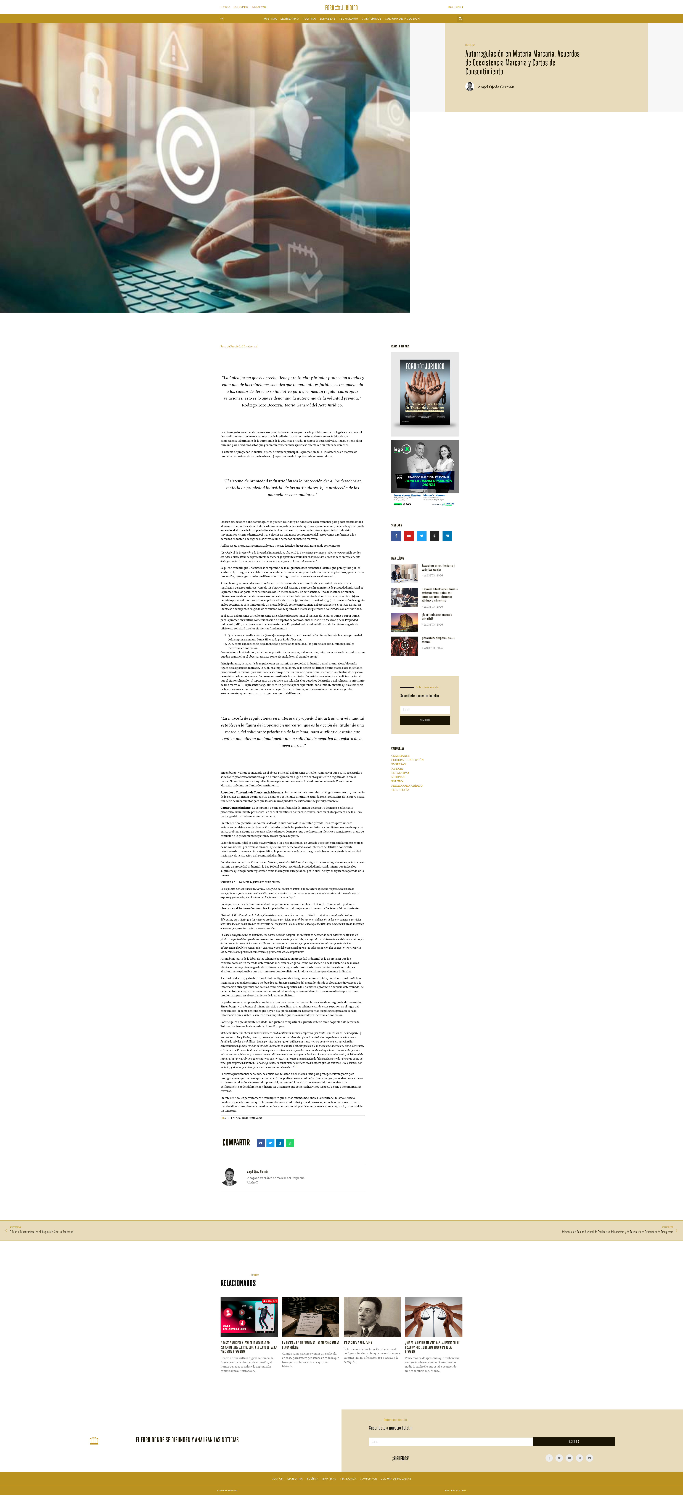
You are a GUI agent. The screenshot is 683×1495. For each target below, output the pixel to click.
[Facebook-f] (396, 536)
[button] (460, 19)
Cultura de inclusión (402, 18)
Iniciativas (259, 7)
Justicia (270, 18)
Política (309, 18)
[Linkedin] (447, 536)
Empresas (327, 18)
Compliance (371, 18)
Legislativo (289, 18)
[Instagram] (434, 536)
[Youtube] (409, 536)
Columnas (241, 7)
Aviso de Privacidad (227, 1490)
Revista (225, 7)
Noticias (397, 777)
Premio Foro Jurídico (407, 785)
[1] (222, 1118)
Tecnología (348, 18)
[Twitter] (422, 536)
